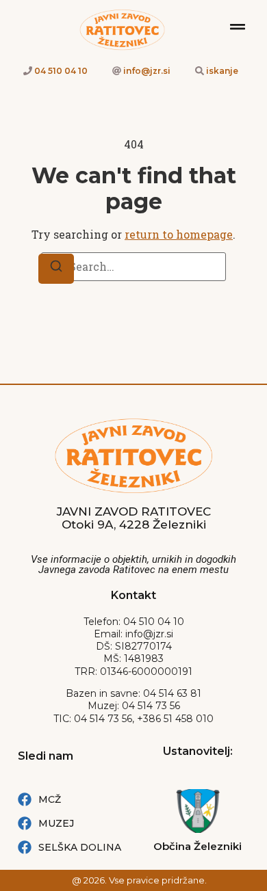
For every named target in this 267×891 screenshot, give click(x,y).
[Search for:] (133, 266)
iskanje (222, 71)
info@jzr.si (146, 71)
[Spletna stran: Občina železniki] (198, 811)
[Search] (56, 269)
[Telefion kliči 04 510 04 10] (27, 70)
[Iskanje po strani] (199, 70)
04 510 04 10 (61, 71)
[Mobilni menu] (237, 26)
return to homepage (179, 234)
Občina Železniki (197, 846)
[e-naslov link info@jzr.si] (116, 70)
